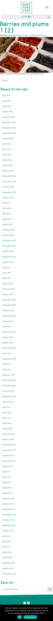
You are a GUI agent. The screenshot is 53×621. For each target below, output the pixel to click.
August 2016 (7, 531)
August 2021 (7, 338)
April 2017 (6, 488)
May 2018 (6, 418)
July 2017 (6, 472)
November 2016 (9, 515)
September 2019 (9, 359)
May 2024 (6, 214)
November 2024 (9, 182)
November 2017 (9, 450)
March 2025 (7, 166)
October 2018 (8, 391)
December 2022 (9, 300)
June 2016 (6, 542)
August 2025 (7, 139)
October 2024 (8, 187)
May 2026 (6, 107)
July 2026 (6, 96)
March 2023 (7, 284)
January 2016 (8, 569)
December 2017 (9, 445)
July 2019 (6, 364)
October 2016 (8, 520)
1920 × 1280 (29, 36)
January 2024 (8, 235)
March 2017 (7, 493)
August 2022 (7, 321)
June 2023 (6, 273)
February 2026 (8, 117)
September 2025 (9, 133)
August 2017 (7, 467)
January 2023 (8, 295)
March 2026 (7, 112)
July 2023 (6, 268)
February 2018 (8, 434)
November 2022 (9, 305)
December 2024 (9, 176)
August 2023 (7, 262)
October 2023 (8, 252)
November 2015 (9, 574)
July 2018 (6, 408)
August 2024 (7, 198)
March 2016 (7, 558)
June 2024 (6, 209)
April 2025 (6, 160)
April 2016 (6, 553)
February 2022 (8, 332)
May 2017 (6, 483)
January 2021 (8, 343)
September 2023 (9, 257)
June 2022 (6, 327)
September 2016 (9, 526)
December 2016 (9, 510)
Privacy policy (30, 617)
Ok (20, 617)
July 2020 (6, 354)
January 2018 (8, 440)
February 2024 (8, 230)
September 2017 (9, 461)
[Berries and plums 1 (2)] (26, 55)
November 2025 (9, 128)
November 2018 (9, 386)
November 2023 (9, 246)
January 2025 (8, 171)
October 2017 (8, 456)
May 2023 (6, 278)
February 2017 (8, 499)
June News (41, 36)
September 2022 (9, 316)
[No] (49, 613)
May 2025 (6, 155)
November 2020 (9, 348)
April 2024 (6, 219)
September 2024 (9, 193)
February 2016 (8, 563)
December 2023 (9, 241)
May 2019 (6, 370)
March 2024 (7, 225)
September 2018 (9, 397)
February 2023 (8, 289)
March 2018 (7, 429)
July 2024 (6, 203)
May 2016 (6, 547)
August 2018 (7, 402)
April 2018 (6, 424)
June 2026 (6, 101)
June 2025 (6, 149)
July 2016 (6, 536)
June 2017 (6, 477)
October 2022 (8, 311)
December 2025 (9, 123)
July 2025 (6, 144)
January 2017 (8, 504)
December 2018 (9, 381)
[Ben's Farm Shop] (26, 7)
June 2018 (6, 413)
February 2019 (8, 375)
